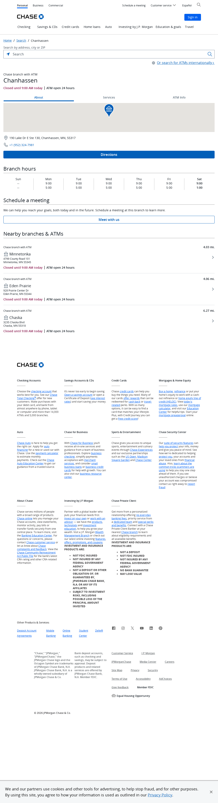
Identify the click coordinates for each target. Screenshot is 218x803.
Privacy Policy (160, 794)
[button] (211, 792)
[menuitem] (134, 5)
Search (21, 40)
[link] (114, 629)
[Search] (210, 54)
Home (7, 40)
